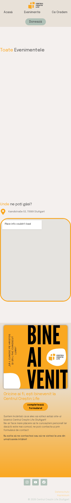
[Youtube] (35, 482)
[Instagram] (27, 482)
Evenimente (32, 12)
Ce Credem (59, 12)
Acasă (8, 12)
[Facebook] (44, 482)
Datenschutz (62, 492)
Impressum (63, 495)
